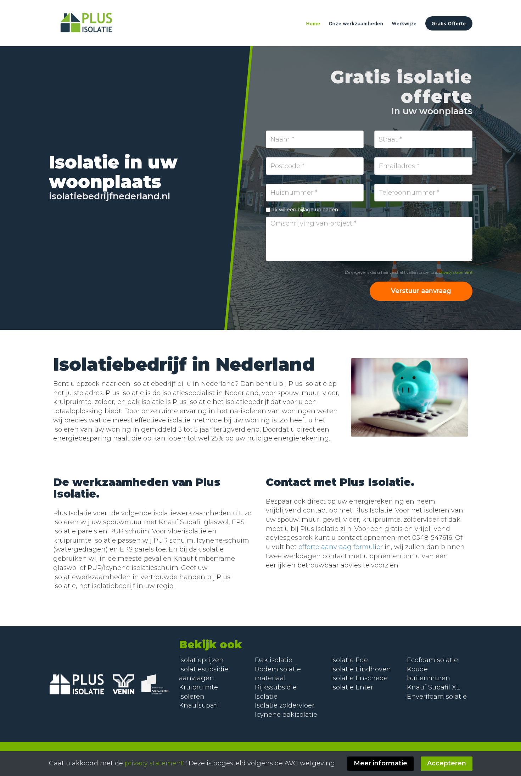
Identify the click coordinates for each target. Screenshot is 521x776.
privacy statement (455, 272)
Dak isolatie (273, 660)
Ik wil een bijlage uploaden (305, 209)
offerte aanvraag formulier (340, 547)
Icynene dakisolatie (286, 715)
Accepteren (446, 763)
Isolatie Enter (352, 687)
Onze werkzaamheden (356, 23)
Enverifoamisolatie (437, 696)
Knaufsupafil (199, 705)
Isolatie (343, 678)
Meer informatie (380, 763)
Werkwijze (404, 23)
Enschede (371, 678)
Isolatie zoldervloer (284, 705)
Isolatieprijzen (201, 660)
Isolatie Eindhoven (361, 669)
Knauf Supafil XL (433, 687)
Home (313, 23)
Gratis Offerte (449, 23)
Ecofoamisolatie (432, 660)
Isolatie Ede (349, 660)
